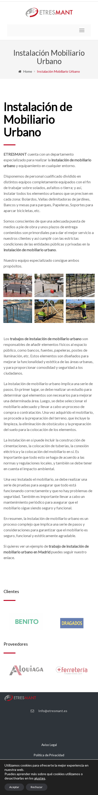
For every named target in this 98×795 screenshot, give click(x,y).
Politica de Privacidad (49, 755)
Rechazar (37, 787)
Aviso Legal (49, 745)
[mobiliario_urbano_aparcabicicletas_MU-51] (17, 311)
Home (27, 71)
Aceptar (14, 787)
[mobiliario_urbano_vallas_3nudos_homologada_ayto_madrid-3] (80, 285)
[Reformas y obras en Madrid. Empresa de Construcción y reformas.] (80, 311)
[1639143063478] (48, 285)
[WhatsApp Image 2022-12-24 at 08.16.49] (48, 311)
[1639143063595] (17, 285)
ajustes (39, 778)
